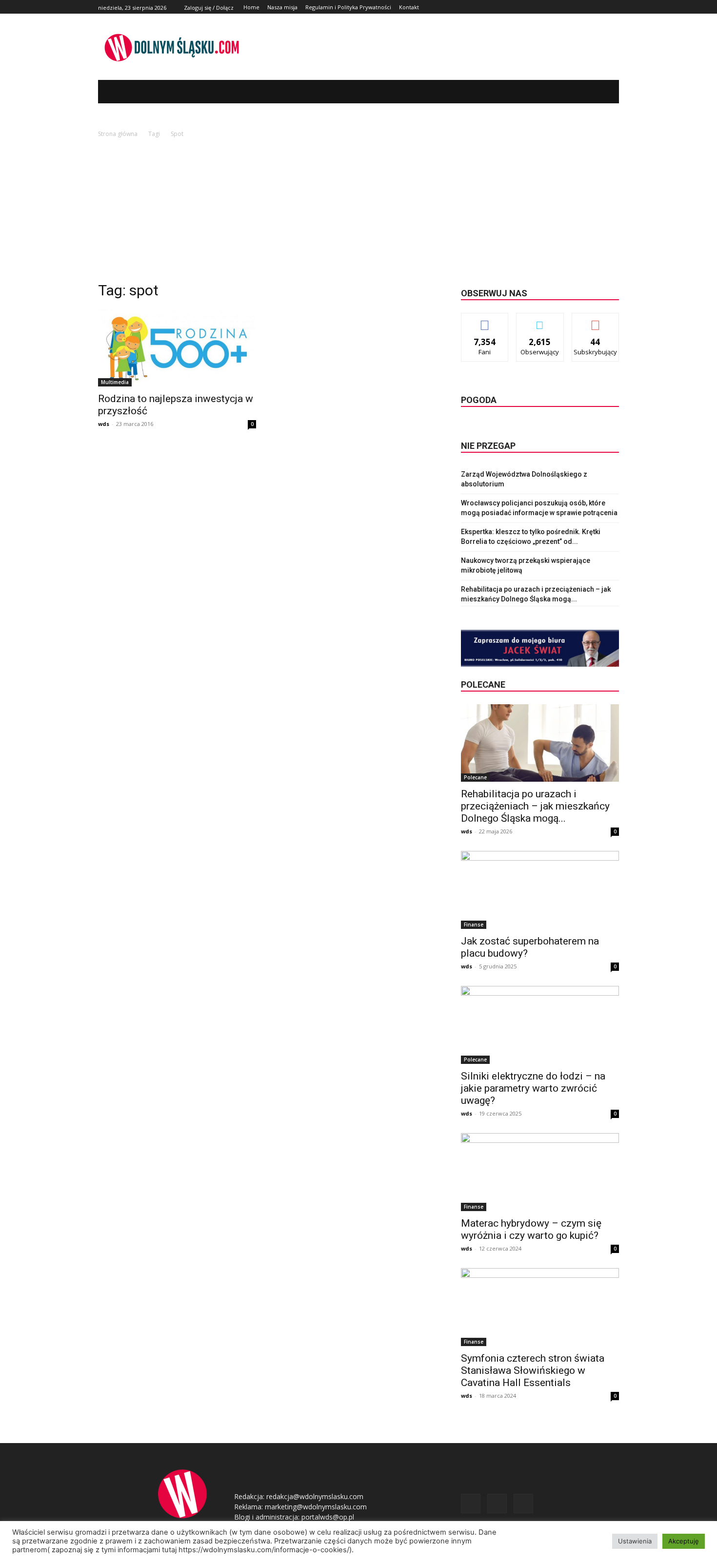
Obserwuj (540, 320)
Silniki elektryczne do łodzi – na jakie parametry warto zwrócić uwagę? (533, 1088)
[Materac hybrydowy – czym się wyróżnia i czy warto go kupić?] (540, 1172)
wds (103, 423)
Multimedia (115, 382)
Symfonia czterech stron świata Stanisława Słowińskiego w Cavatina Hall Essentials (532, 1370)
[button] (597, 91)
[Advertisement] (358, 212)
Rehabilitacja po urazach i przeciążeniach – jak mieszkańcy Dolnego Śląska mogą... (535, 806)
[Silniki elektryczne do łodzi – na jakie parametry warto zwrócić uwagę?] (540, 1025)
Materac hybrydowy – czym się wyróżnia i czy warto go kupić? (531, 1229)
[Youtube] (613, 7)
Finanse (473, 924)
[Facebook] (591, 7)
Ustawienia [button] (635, 1541)
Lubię (485, 320)
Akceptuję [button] (683, 1541)
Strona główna (118, 134)
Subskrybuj (595, 320)
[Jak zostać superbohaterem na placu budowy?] (540, 890)
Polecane (475, 777)
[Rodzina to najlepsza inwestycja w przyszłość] (177, 347)
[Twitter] (602, 7)
